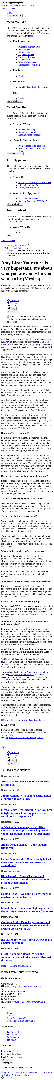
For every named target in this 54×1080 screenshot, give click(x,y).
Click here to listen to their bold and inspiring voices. (25, 720)
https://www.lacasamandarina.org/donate (24, 737)
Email (8, 1057)
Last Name (6, 1054)
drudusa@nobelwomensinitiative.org (28, 1002)
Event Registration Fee (17, 1018)
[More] (9, 235)
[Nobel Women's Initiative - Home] (17, 5)
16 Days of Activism (16, 248)
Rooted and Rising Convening (21, 1021)
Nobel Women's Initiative (38, 672)
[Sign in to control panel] (13, 1072)
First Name (6, 1051)
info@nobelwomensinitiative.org (26, 986)
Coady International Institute (21, 674)
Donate (10, 1015)
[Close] (3, 747)
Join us (10, 1013)
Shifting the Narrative (17, 245)
